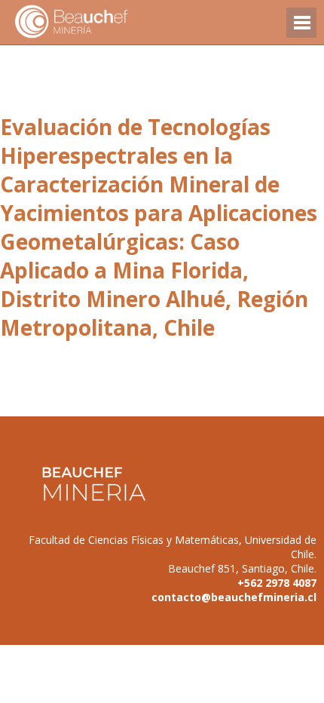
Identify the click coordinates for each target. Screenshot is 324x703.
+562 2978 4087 (276, 583)
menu (301, 30)
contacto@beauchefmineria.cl (233, 597)
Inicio (98, 22)
